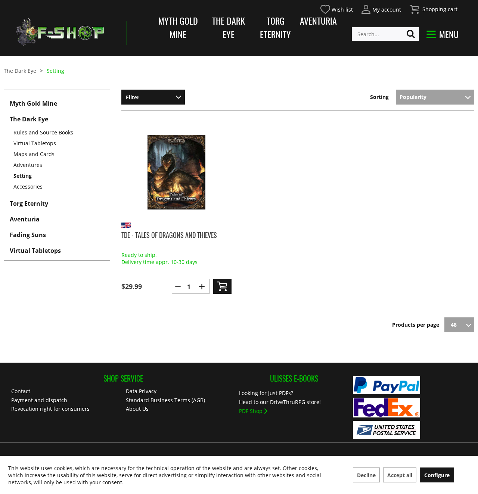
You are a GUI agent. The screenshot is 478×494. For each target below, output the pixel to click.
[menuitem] (381, 8)
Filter (132, 97)
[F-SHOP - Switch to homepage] (60, 32)
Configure (437, 475)
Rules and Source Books (43, 132)
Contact (20, 391)
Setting (22, 175)
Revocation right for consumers (50, 408)
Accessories (28, 186)
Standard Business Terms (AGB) (165, 400)
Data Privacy (141, 391)
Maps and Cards (34, 154)
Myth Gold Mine (178, 27)
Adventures (27, 164)
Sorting (379, 96)
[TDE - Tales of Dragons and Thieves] (176, 172)
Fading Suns (28, 235)
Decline (366, 475)
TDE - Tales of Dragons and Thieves (169, 235)
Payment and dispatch (39, 400)
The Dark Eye (228, 27)
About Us (137, 408)
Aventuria (318, 20)
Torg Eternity (275, 27)
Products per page (415, 324)
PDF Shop (251, 410)
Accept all (399, 475)
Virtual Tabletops (34, 143)
